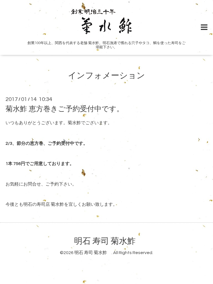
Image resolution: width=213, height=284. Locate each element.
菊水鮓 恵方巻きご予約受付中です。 (65, 109)
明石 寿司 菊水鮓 (109, 241)
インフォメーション (106, 75)
